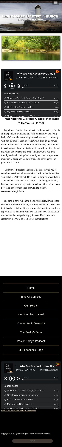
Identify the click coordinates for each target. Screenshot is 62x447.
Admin (32, 441)
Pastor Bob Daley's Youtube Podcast (18, 410)
